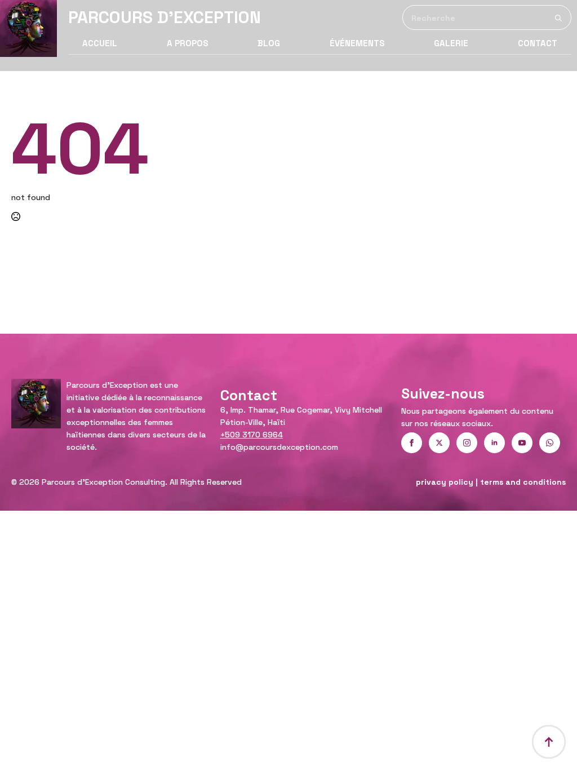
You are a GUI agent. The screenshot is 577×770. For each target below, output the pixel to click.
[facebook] (411, 442)
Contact (537, 43)
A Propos (187, 43)
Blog (269, 43)
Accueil (99, 43)
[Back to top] (549, 742)
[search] (558, 18)
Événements (357, 43)
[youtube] (522, 442)
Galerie (451, 43)
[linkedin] (494, 442)
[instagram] (466, 442)
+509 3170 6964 (251, 435)
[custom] (549, 442)
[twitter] (439, 442)
